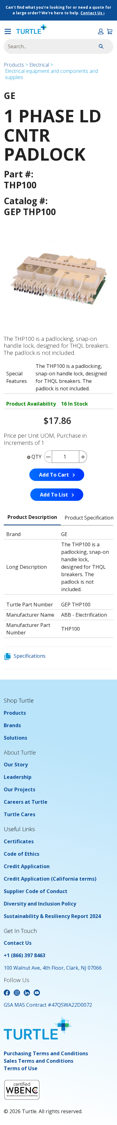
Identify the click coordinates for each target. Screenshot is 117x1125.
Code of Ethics (21, 853)
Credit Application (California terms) (50, 878)
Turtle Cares (19, 814)
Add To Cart (54, 474)
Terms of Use (20, 1068)
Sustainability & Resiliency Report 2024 (52, 916)
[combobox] (44, 46)
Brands (12, 725)
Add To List (54, 494)
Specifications (30, 655)
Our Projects (19, 789)
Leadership (18, 777)
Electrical (39, 64)
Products (14, 64)
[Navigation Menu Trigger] (8, 31)
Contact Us (18, 942)
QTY (36, 456)
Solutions (15, 737)
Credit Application (27, 866)
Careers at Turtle (25, 801)
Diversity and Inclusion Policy (40, 903)
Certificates (19, 841)
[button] (101, 31)
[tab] (32, 517)
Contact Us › (92, 13)
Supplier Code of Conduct (35, 891)
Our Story (16, 764)
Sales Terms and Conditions (38, 1060)
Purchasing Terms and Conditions (46, 1053)
